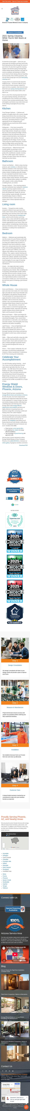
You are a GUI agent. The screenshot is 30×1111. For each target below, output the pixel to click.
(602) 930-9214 (15, 441)
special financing (19, 433)
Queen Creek (7, 880)
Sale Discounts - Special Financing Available (15, 1)
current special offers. (18, 428)
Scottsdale (6, 882)
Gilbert (5, 863)
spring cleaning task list (17, 89)
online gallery (6, 442)
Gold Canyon (7, 867)
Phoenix (5, 878)
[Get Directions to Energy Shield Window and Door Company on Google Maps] (10, 1092)
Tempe (5, 886)
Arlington (5, 855)
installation (13, 420)
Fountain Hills (7, 861)
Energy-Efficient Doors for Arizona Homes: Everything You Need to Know (12, 1017)
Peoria (5, 876)
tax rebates (15, 430)
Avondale (5, 853)
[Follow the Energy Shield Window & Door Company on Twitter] (6, 1071)
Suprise (5, 884)
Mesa (4, 874)
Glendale (5, 865)
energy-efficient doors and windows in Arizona (14, 395)
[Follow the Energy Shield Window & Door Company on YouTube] (13, 1071)
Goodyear (6, 869)
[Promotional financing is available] (14, 490)
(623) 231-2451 (5, 1079)
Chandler (5, 859)
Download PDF (23, 445)
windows (13, 167)
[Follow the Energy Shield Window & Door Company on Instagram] (9, 1071)
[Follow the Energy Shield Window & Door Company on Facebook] (3, 1071)
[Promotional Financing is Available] (15, 909)
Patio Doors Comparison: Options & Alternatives (14, 994)
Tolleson (5, 888)
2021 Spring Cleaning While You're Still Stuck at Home (14, 38)
